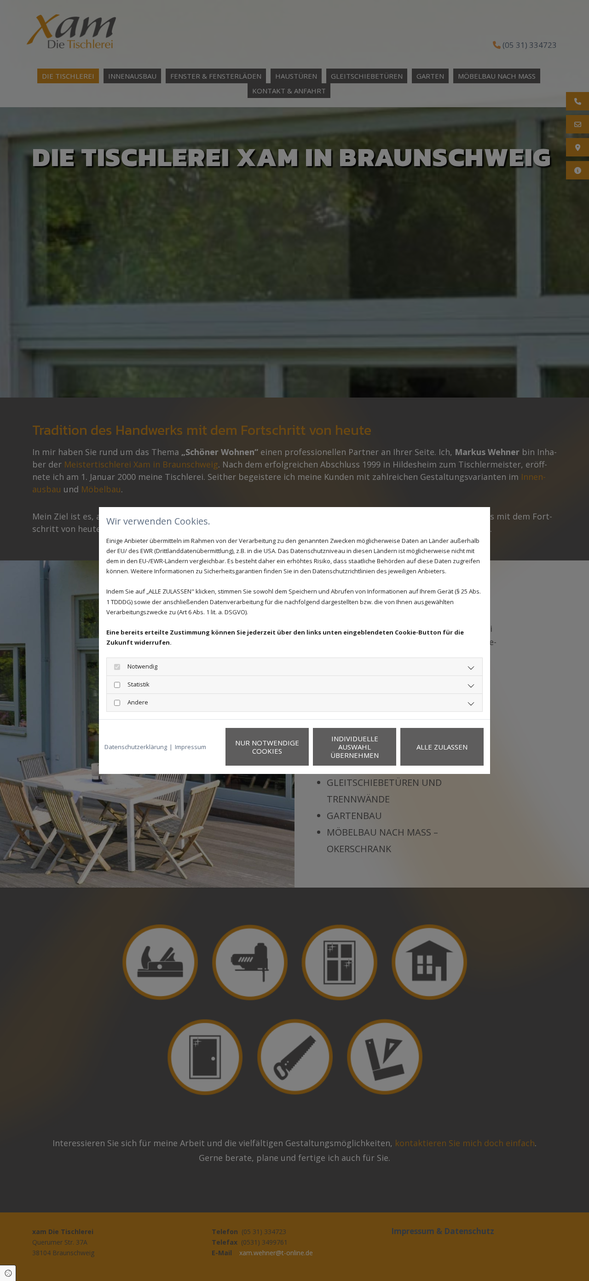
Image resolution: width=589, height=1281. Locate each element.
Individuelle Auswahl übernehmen (354, 747)
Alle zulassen (442, 746)
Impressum (190, 747)
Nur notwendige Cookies (267, 747)
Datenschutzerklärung (135, 747)
